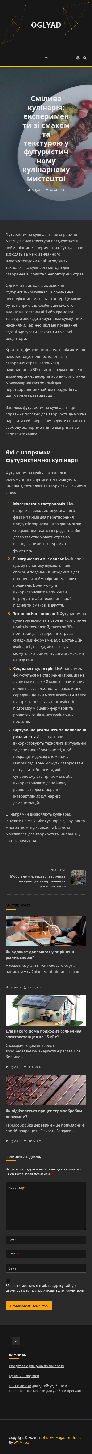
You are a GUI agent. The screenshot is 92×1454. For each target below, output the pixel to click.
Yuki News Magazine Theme (60, 1437)
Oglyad (46, 25)
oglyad (36, 190)
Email (13, 1254)
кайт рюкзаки (20, 1386)
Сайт (12, 1268)
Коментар (16, 1187)
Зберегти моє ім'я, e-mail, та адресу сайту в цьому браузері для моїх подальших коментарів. (45, 1287)
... (11, 977)
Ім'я (12, 1240)
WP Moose (22, 1442)
